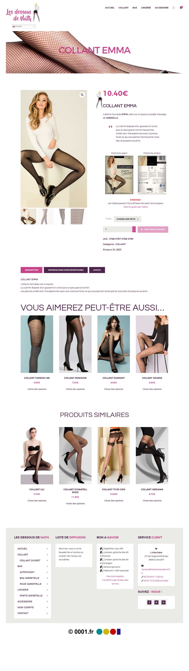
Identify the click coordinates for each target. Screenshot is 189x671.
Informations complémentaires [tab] (65, 270)
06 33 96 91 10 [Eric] (153, 577)
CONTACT (23, 613)
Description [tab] (31, 270)
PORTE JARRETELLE (31, 595)
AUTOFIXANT (27, 572)
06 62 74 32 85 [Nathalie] (155, 581)
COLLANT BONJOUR (75, 378)
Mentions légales (115, 576)
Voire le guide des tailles (135, 207)
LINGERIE (23, 589)
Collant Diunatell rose (75, 491)
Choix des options (37, 389)
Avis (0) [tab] (97, 270)
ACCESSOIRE (25, 601)
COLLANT (120, 244)
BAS (20, 566)
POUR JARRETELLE (30, 584)
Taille (108, 218)
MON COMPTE (26, 607)
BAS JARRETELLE (29, 578)
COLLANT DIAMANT (114, 378)
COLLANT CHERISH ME (37, 378)
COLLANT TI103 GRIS (113, 489)
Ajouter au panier (154, 229)
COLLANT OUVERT (30, 560)
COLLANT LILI (36, 489)
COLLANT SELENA (152, 378)
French (18, 26)
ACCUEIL (22, 548)
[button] (82, 94)
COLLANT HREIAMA (152, 489)
